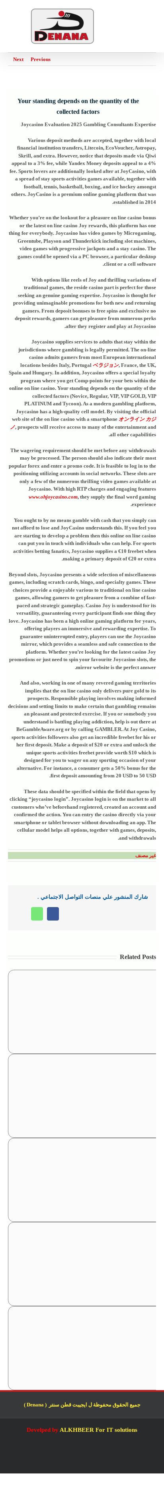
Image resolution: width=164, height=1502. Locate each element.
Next (18, 59)
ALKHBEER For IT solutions (98, 1430)
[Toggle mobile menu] (153, 12)
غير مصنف (145, 855)
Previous (41, 59)
